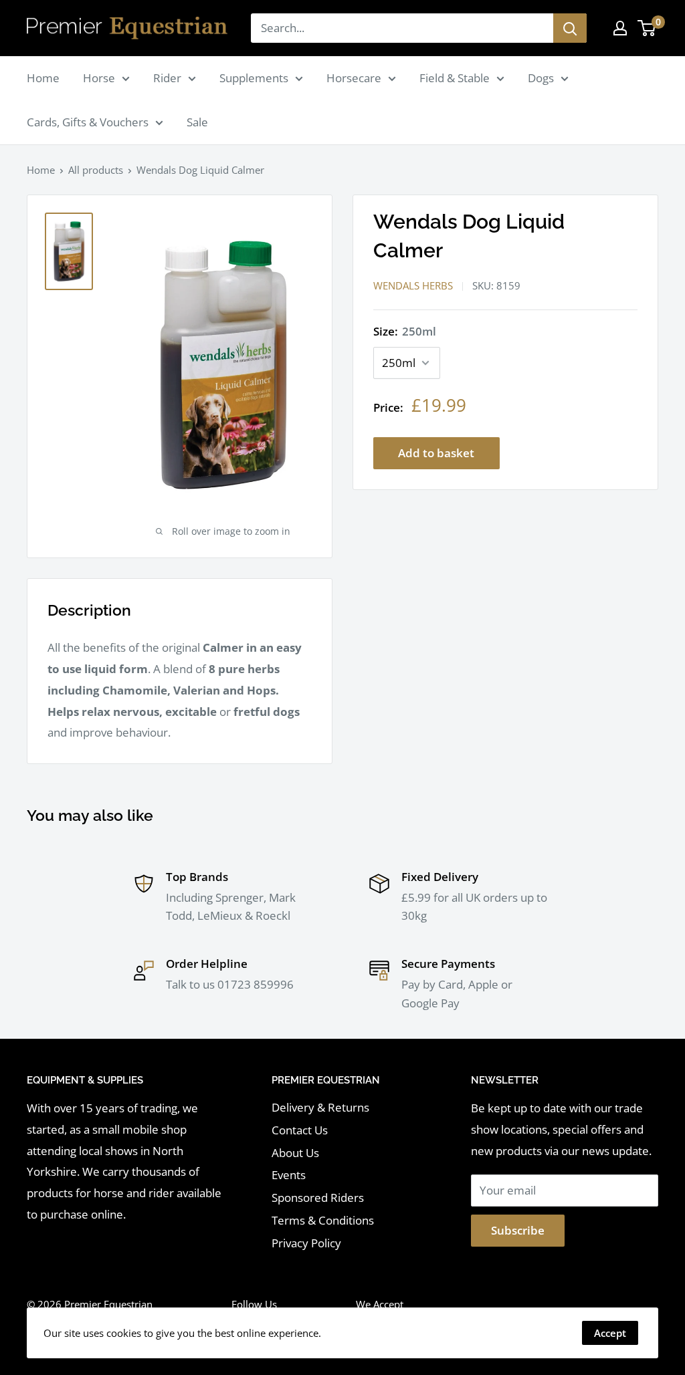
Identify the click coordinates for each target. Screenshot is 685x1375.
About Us (295, 1152)
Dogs (541, 78)
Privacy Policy (306, 1243)
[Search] (570, 28)
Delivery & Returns (320, 1107)
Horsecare (353, 78)
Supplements (253, 78)
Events (289, 1174)
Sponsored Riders (318, 1197)
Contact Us (300, 1130)
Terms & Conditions (323, 1220)
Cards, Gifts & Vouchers (88, 122)
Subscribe (518, 1230)
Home (43, 78)
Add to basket (436, 453)
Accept (610, 1333)
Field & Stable (454, 78)
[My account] (620, 28)
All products (95, 169)
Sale (197, 122)
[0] (647, 28)
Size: (404, 331)
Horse (99, 78)
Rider (167, 78)
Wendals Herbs (413, 285)
